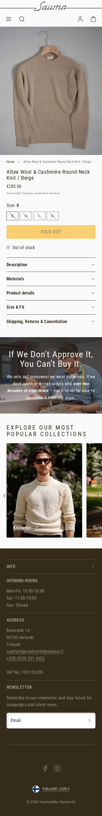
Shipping (27, 193)
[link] (80, 19)
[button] (8, 19)
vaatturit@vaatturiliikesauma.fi (35, 651)
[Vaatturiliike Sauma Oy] (51, 6)
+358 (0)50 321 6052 (26, 658)
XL (55, 216)
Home (10, 162)
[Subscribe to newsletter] (89, 720)
